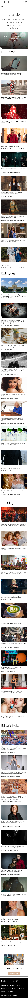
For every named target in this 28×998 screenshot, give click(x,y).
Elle (2, 6)
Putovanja (22, 19)
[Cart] (26, 2)
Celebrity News (9, 22)
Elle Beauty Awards (14, 985)
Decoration (10, 991)
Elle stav (21, 988)
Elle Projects (4, 985)
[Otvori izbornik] (2, 2)
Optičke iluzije (14, 28)
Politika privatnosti (6, 995)
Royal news (19, 22)
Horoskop (15, 988)
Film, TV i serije (11, 25)
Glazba (19, 25)
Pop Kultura (6, 19)
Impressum (15, 995)
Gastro (14, 19)
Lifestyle (3, 991)
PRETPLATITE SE (14, 973)
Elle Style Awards (6, 988)
